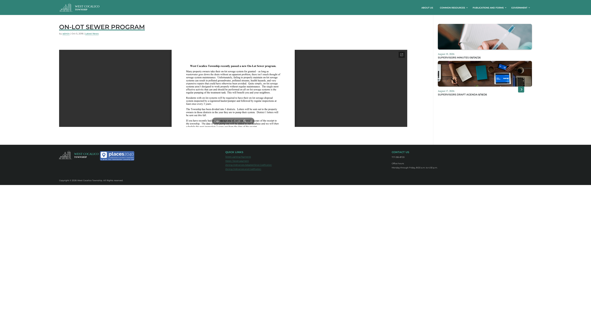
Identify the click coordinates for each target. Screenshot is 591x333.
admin (66, 33)
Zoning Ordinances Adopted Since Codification (248, 165)
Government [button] (519, 7)
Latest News (92, 33)
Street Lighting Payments (238, 156)
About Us (427, 7)
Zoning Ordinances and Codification (243, 169)
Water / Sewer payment (237, 161)
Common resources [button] (452, 7)
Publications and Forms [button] (488, 7)
